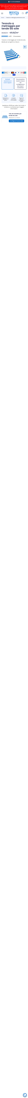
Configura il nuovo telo (16, 121)
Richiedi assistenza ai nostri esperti (8, 80)
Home (2, 17)
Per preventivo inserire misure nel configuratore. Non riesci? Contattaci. (20, 83)
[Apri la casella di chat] (25, 1095)
